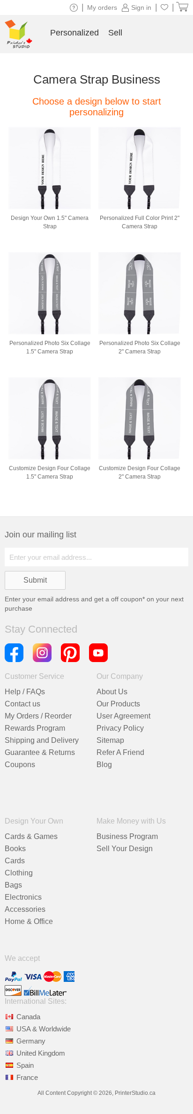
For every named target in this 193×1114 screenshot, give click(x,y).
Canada (28, 1017)
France (27, 1077)
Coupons (20, 765)
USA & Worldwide (43, 1029)
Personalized (74, 32)
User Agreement (123, 716)
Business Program (127, 836)
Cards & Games (31, 836)
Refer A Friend (120, 752)
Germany (30, 1041)
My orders (102, 7)
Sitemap (110, 740)
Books (15, 849)
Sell (115, 32)
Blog (104, 765)
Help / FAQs (25, 692)
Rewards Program (35, 728)
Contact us (22, 704)
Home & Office (29, 921)
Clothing (19, 873)
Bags (13, 885)
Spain (25, 1065)
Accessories (25, 909)
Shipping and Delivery (42, 740)
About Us (111, 692)
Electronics (23, 897)
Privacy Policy (120, 728)
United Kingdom (40, 1053)
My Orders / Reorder (38, 716)
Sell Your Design (124, 849)
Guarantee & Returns (40, 752)
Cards (15, 861)
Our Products (118, 704)
